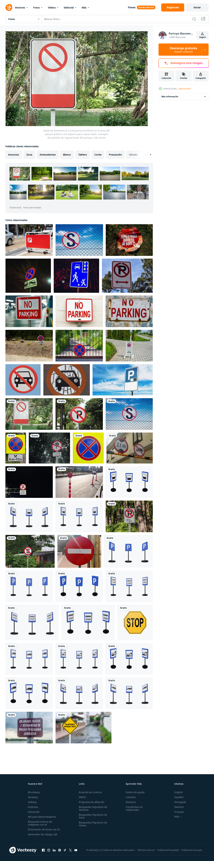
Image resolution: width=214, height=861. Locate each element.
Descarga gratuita (183, 49)
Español (178, 797)
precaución (115, 154)
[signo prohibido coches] (66, 379)
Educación (34, 811)
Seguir (202, 37)
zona (29, 154)
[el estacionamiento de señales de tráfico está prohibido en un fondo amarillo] (15, 448)
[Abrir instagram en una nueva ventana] (48, 850)
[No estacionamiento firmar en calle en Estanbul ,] (79, 482)
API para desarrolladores (42, 816)
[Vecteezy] (8, 7)
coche (98, 154)
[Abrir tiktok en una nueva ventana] (65, 850)
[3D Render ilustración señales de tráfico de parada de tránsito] (129, 482)
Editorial (69, 7)
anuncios (13, 154)
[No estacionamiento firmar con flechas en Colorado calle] (127, 276)
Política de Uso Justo (192, 850)
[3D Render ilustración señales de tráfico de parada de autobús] (129, 586)
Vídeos (52, 7)
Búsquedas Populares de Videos (93, 824)
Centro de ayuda (135, 792)
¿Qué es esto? (184, 88)
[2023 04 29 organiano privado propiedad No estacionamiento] (129, 240)
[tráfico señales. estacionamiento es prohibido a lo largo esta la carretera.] (49, 448)
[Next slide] (147, 155)
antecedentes (48, 154)
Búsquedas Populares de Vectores (93, 808)
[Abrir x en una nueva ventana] (70, 850)
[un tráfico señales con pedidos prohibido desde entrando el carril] (79, 551)
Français (179, 811)
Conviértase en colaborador (134, 808)
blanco (67, 154)
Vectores (20, 7)
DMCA (82, 797)
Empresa (33, 807)
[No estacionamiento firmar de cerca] (129, 516)
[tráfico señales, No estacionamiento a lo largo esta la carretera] (29, 482)
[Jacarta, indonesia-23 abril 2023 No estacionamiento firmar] (79, 414)
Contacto (131, 797)
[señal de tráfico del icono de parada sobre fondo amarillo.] (135, 622)
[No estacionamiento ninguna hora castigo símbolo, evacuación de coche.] (28, 276)
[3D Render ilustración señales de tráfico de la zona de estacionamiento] (128, 551)
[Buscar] (194, 19)
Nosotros (131, 802)
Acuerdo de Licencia (90, 792)
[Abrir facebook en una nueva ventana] (43, 850)
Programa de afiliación (91, 802)
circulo (133, 154)
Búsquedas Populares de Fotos (93, 816)
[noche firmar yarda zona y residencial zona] (76, 276)
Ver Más (137, 192)
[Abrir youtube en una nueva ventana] (75, 850)
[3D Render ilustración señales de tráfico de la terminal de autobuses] (79, 659)
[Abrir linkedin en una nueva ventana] (54, 850)
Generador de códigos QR (42, 834)
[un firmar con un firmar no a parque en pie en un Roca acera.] (129, 345)
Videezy (32, 802)
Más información (169, 96)
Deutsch (179, 807)
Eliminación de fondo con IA (44, 829)
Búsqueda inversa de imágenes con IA (40, 823)
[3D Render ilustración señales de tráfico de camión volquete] (29, 659)
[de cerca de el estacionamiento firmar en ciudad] (123, 379)
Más (84, 7)
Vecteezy (33, 797)
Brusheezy (34, 792)
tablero (82, 154)
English (178, 792)
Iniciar (197, 7)
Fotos (36, 7)
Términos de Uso (146, 850)
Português (180, 802)
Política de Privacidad (168, 850)
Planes (132, 7)
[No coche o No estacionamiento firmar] (23, 379)
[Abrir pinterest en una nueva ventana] (59, 850)
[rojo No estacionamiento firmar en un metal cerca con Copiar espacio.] (29, 240)
